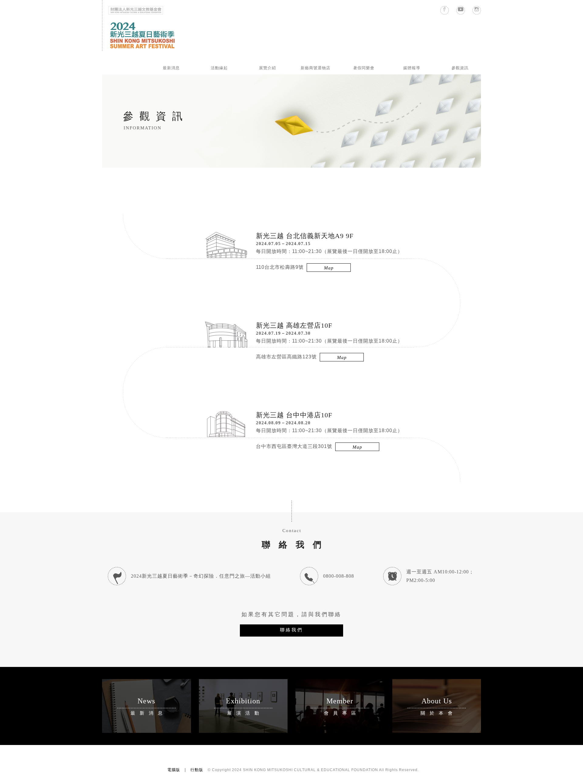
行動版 (196, 769)
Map (329, 267)
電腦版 (173, 769)
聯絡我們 (291, 629)
